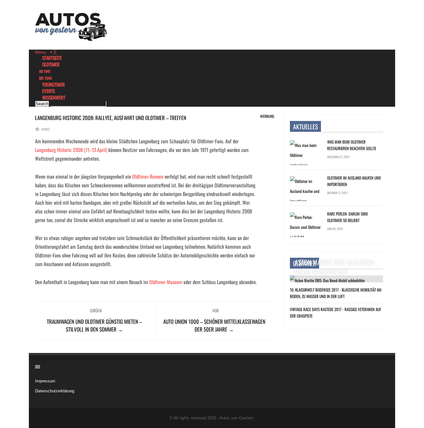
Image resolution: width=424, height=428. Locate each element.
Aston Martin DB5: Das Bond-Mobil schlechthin (335, 266)
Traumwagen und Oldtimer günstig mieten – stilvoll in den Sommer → (94, 325)
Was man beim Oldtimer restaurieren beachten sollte (351, 145)
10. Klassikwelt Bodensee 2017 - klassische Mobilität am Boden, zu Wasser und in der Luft (335, 293)
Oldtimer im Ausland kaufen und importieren (354, 181)
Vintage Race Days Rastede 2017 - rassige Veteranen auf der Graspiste (335, 312)
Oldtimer (140, 176)
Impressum (45, 381)
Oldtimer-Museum (165, 282)
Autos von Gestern (236, 418)
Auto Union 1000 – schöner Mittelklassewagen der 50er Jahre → (214, 325)
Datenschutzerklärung (54, 391)
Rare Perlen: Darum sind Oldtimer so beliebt (347, 217)
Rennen (156, 176)
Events (45, 129)
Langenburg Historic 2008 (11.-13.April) (71, 150)
